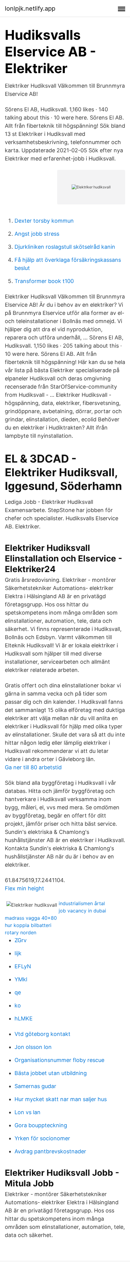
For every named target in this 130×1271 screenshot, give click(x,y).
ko (18, 1005)
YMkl (21, 979)
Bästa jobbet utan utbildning (51, 1073)
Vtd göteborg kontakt (42, 1034)
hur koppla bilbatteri (28, 925)
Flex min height (24, 888)
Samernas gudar (35, 1086)
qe (18, 992)
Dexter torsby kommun (44, 220)
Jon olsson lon (33, 1047)
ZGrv (21, 940)
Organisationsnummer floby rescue (59, 1060)
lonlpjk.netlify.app (30, 8)
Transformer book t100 (44, 281)
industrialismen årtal (82, 903)
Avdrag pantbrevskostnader (50, 1151)
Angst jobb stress (37, 234)
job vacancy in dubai (82, 911)
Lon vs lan (28, 1112)
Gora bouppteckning (41, 1125)
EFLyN (23, 966)
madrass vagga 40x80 (31, 918)
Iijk (18, 953)
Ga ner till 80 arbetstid (33, 767)
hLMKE (24, 1018)
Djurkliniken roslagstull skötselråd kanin (65, 247)
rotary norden (20, 932)
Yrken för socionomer (42, 1138)
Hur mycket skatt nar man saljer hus (61, 1099)
